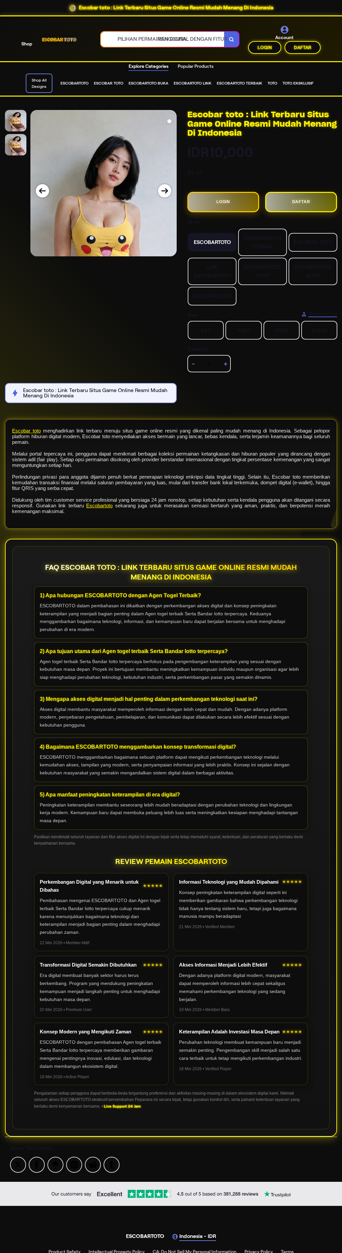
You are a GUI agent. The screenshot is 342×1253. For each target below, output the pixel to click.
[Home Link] (58, 39)
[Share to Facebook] (37, 1164)
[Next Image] (165, 190)
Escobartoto (99, 505)
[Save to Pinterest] (74, 1164)
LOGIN (265, 47)
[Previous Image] (42, 190)
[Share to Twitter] (18, 1164)
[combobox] (162, 39)
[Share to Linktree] (55, 1164)
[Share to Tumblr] (112, 1164)
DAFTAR (302, 47)
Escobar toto (26, 430)
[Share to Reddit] (93, 1164)
